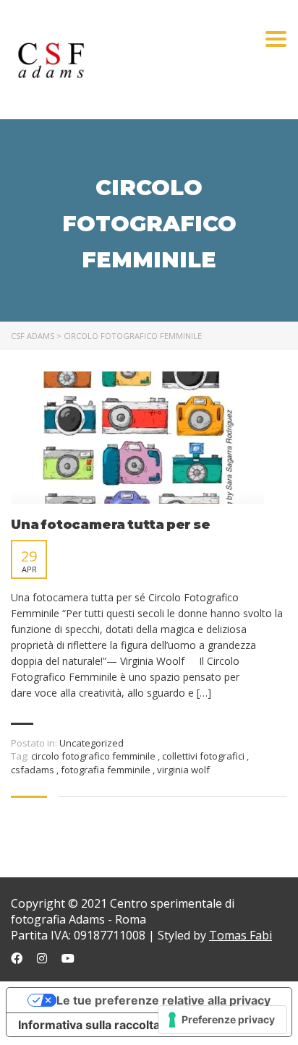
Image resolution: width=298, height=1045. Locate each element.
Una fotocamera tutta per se (110, 525)
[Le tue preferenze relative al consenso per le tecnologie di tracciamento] (222, 1019)
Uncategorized (91, 742)
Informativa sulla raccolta (89, 1025)
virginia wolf (183, 769)
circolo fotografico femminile (94, 755)
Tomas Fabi (240, 935)
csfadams (33, 769)
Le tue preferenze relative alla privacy (163, 1000)
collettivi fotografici (204, 755)
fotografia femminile (107, 769)
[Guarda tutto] (137, 437)
